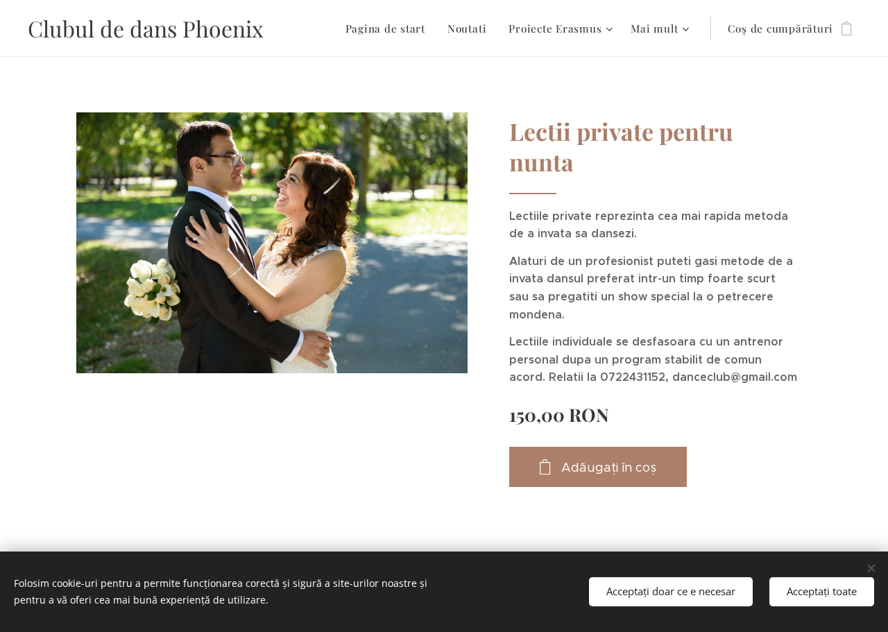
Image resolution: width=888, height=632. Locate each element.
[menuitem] (389, 28)
